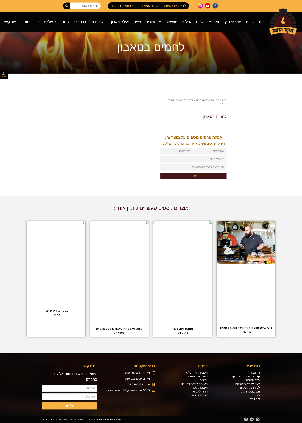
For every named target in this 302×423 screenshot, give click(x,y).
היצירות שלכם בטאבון (90, 22)
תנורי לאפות (200, 391)
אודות (250, 22)
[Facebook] (258, 419)
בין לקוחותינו (29, 22)
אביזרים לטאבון (198, 395)
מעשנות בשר (200, 387)
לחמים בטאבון (183, 100)
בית (262, 22)
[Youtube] (252, 419)
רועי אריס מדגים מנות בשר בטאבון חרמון (246, 327)
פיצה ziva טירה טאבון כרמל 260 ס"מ (119, 328)
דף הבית (255, 372)
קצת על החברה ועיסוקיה (245, 376)
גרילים (187, 22)
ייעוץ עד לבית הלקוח (247, 384)
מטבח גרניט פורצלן (56, 310)
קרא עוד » (246, 332)
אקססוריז (154, 22)
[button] (4, 75)
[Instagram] (246, 419)
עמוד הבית (221, 100)
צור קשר (9, 22)
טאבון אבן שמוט (208, 22)
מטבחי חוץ (233, 22)
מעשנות (171, 22)
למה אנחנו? (253, 380)
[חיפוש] (66, 6)
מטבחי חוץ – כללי (197, 372)
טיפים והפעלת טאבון (127, 22)
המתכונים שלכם (56, 22)
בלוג (257, 395)
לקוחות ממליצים (250, 387)
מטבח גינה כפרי (182, 328)
